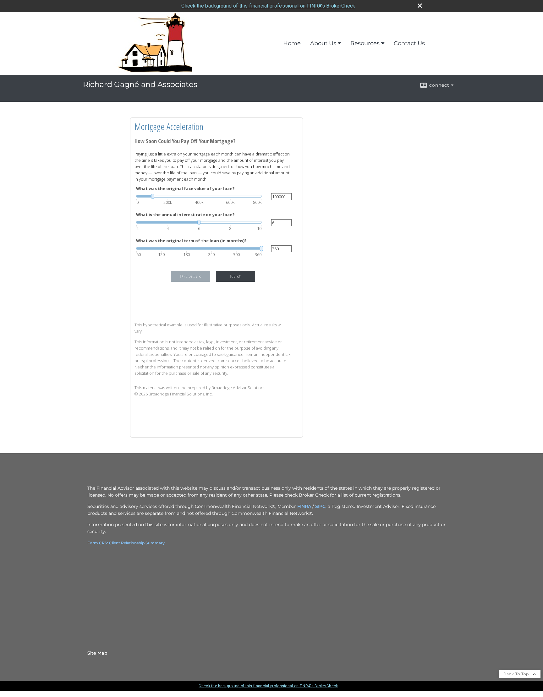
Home (292, 43)
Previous (190, 276)
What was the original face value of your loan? (185, 189)
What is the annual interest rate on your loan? (185, 215)
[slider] (199, 196)
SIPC (320, 506)
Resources (365, 43)
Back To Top (516, 674)
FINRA (304, 506)
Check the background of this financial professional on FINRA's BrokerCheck (268, 6)
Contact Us (409, 43)
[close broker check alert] (419, 5)
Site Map (97, 653)
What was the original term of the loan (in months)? (191, 241)
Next (235, 276)
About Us (323, 43)
